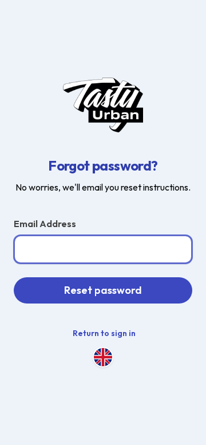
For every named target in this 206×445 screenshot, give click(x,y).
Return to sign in (104, 333)
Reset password (103, 290)
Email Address (45, 223)
